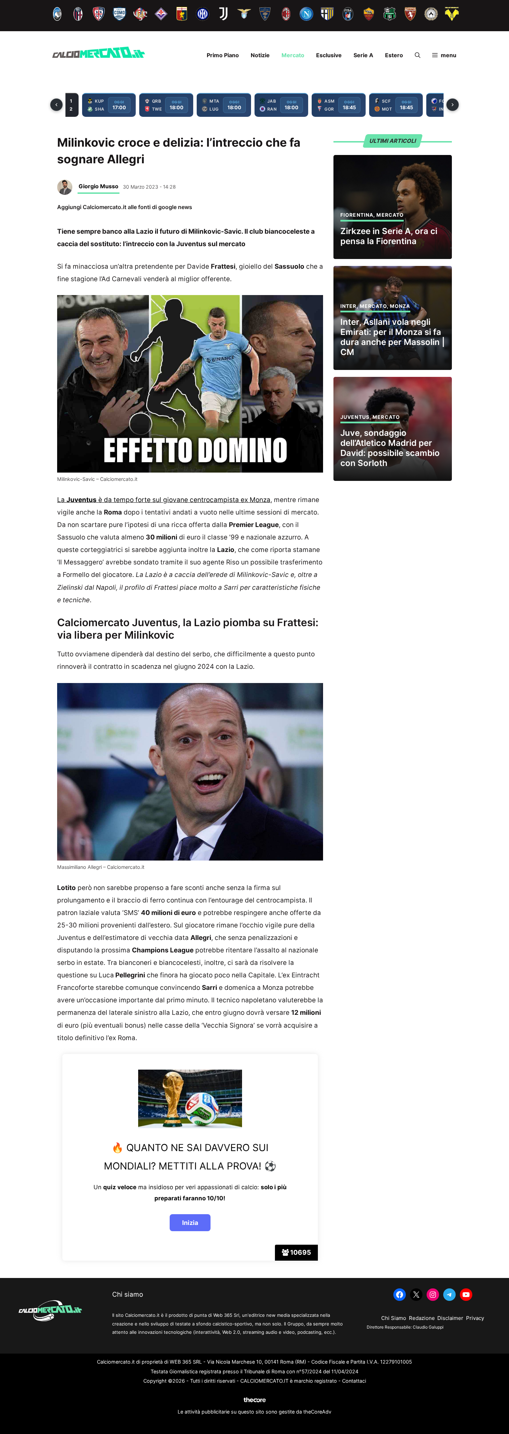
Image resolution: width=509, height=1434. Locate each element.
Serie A (363, 55)
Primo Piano (223, 55)
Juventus (354, 417)
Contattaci (354, 1381)
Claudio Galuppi (428, 1327)
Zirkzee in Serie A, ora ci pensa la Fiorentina (388, 236)
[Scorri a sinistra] (56, 104)
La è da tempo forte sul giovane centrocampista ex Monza (163, 500)
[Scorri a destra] (452, 104)
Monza (400, 306)
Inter (348, 306)
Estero (394, 55)
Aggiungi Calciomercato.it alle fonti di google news (124, 207)
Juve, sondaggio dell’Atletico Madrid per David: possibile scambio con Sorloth (390, 448)
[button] (417, 55)
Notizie (260, 55)
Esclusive (329, 55)
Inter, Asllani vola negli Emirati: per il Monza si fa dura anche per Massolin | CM (392, 337)
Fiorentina (356, 215)
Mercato (293, 55)
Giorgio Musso (98, 186)
